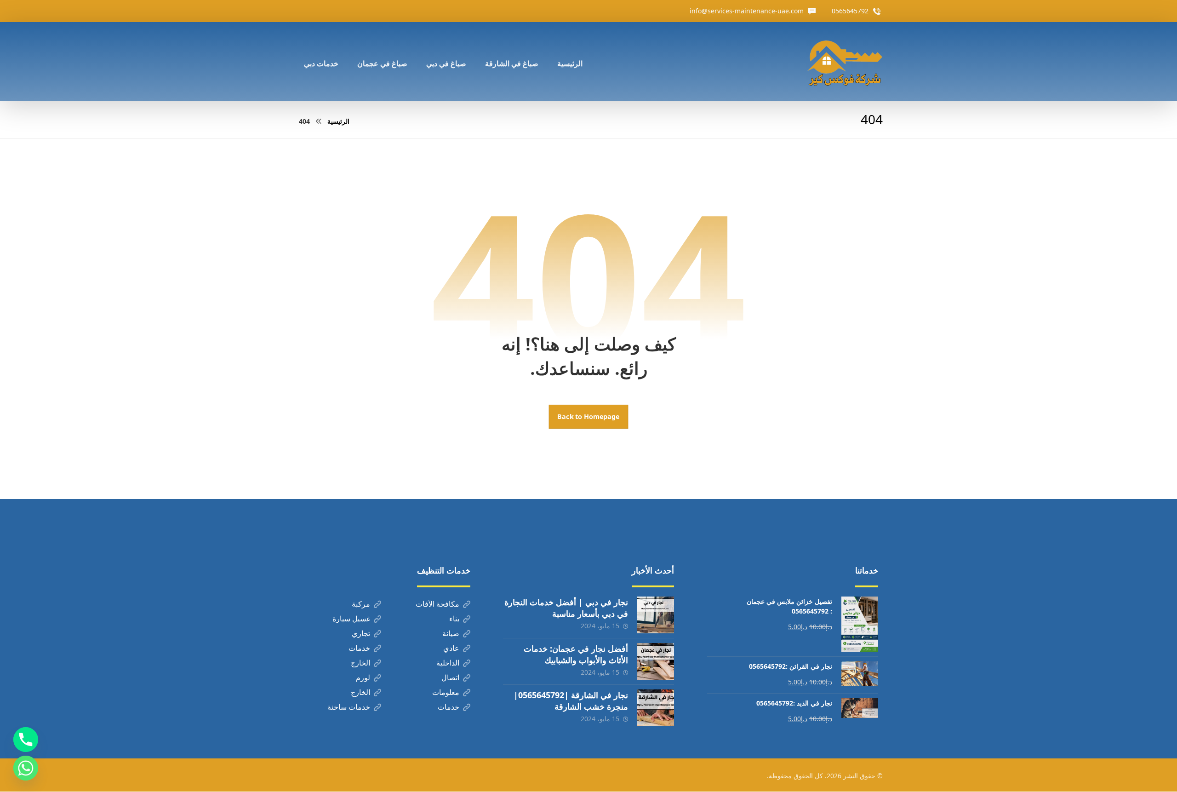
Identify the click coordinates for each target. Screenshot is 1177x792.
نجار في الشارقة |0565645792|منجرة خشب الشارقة (571, 700)
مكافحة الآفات (437, 604)
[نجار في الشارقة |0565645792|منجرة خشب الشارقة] (655, 707)
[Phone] (25, 739)
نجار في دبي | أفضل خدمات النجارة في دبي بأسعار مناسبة (566, 608)
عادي (451, 648)
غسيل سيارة (351, 619)
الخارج (360, 663)
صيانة (450, 633)
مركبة (361, 604)
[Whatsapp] (25, 768)
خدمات (359, 648)
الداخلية (447, 663)
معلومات (445, 692)
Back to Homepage (589, 416)
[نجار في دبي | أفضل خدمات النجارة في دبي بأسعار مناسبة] (655, 615)
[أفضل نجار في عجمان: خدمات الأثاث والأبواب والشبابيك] (655, 661)
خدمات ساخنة (348, 707)
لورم (363, 677)
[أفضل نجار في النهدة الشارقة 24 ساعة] (844, 61)
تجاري (361, 633)
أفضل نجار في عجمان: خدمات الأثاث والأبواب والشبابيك (576, 654)
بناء (454, 619)
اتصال (450, 677)
